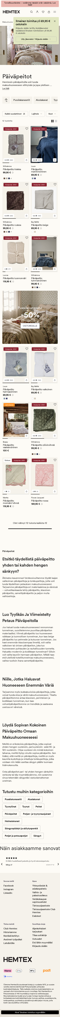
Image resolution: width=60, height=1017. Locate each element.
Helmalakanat (12, 819)
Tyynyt (25, 804)
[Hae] (31, 10)
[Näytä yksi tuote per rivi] (56, 118)
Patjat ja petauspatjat (16, 833)
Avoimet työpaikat (12, 939)
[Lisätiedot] (12, 171)
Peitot (39, 804)
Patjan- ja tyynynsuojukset (37, 811)
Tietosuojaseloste (41, 905)
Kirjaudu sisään (39, 946)
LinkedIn (7, 893)
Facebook (8, 885)
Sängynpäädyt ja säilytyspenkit (21, 826)
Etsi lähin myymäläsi (42, 942)
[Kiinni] (55, 19)
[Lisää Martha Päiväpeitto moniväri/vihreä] (26, 489)
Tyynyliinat (10, 804)
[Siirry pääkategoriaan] (6, 98)
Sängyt (37, 833)
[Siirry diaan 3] (53, 216)
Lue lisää (5, 86)
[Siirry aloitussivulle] (11, 9)
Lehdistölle (8, 943)
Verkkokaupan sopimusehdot (39, 901)
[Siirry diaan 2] (22, 216)
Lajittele (35, 112)
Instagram (8, 889)
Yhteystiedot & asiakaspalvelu (39, 887)
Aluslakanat (42, 98)
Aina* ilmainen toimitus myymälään (30, 1012)
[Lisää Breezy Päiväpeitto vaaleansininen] (26, 433)
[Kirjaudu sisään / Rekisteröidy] (37, 10)
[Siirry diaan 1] (9, 216)
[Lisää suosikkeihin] (26, 126)
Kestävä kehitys (11, 935)
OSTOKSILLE (30, 323)
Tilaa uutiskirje (39, 935)
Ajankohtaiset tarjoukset (39, 930)
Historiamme (9, 932)
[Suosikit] (43, 10)
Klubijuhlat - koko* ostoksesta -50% (29, 3)
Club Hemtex (10, 928)
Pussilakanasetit (21, 98)
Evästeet (36, 916)
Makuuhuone (7, 20)
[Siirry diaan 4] (21, 436)
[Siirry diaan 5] (26, 436)
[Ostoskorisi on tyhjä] (49, 10)
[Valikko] (55, 10)
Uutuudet (37, 939)
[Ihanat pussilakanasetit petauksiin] (30, 316)
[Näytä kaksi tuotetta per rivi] (52, 118)
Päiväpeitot (11, 811)
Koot (50, 112)
